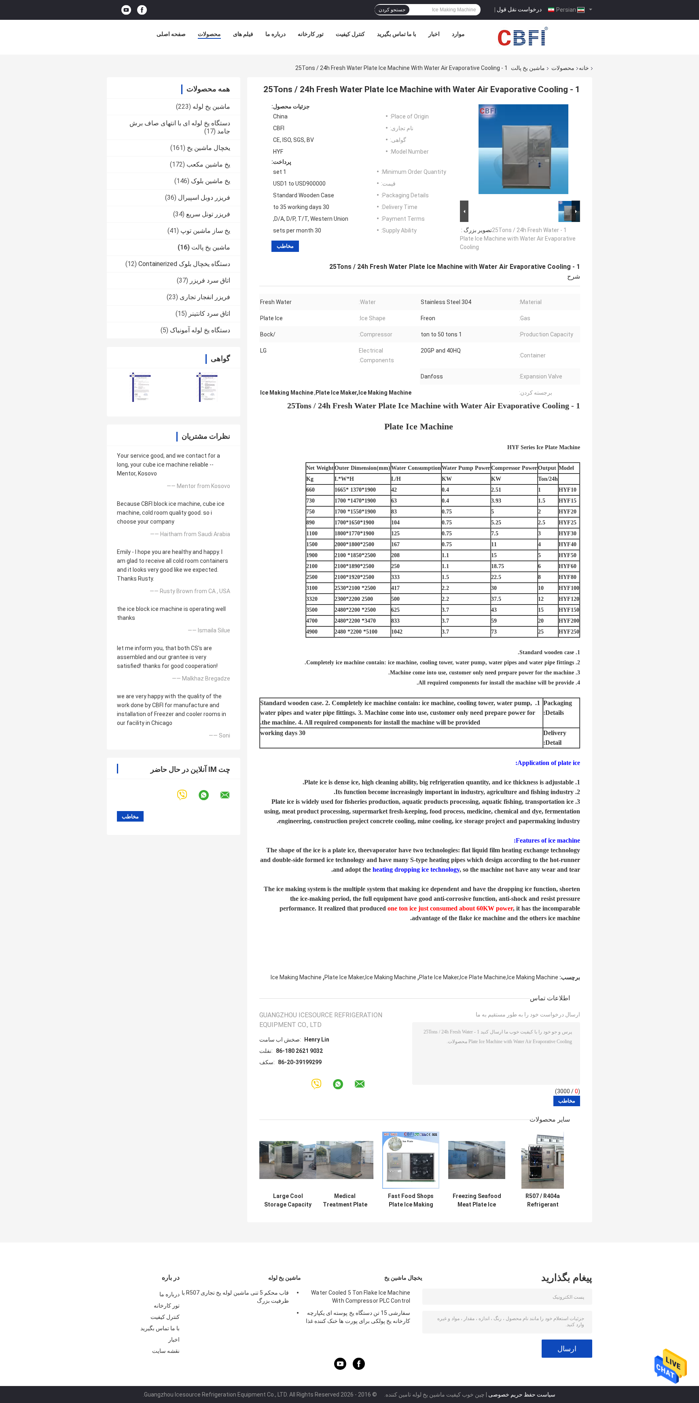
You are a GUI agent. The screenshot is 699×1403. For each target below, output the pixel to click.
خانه (584, 68)
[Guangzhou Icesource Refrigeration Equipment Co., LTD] (522, 36)
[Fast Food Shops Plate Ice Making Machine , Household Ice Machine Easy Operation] (410, 1160)
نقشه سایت (166, 1351)
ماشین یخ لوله (211, 106)
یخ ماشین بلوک (210, 181)
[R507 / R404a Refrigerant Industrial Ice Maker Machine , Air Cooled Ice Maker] (542, 1160)
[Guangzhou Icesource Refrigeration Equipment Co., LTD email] (230, 795)
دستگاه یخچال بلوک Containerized (184, 264)
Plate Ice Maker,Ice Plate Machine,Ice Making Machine (488, 977)
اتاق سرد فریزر (210, 280)
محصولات (209, 34)
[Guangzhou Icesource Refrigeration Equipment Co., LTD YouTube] (126, 10)
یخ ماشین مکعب (208, 164)
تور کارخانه (311, 34)
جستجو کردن (392, 10)
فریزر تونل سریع (208, 214)
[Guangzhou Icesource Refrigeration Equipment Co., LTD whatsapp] (209, 795)
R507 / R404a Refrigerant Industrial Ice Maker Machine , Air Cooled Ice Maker (543, 1200)
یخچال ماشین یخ (208, 148)
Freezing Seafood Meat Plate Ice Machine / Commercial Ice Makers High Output (477, 1200)
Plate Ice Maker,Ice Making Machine (370, 977)
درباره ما (275, 34)
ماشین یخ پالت (528, 68)
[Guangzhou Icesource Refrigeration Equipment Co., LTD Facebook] (142, 10)
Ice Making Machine (296, 977)
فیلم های (243, 34)
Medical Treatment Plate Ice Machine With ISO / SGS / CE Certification (345, 1200)
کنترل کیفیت (350, 34)
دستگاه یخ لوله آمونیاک (200, 330)
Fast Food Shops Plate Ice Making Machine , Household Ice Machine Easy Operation (411, 1200)
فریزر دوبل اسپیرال (204, 197)
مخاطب (285, 246)
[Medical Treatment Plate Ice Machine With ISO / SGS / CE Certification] (344, 1160)
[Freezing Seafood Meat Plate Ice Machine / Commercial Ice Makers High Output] (476, 1160)
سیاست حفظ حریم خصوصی (521, 1394)
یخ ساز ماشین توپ (205, 231)
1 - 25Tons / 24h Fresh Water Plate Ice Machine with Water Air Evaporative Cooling (518, 238)
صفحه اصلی (171, 34)
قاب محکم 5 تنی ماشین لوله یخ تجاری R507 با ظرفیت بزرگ (235, 1296)
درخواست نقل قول (519, 9)
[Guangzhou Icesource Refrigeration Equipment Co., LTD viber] (187, 795)
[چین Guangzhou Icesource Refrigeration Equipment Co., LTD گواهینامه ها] (140, 387)
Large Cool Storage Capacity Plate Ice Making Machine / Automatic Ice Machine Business (288, 1200)
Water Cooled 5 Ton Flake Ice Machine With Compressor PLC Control (360, 1296)
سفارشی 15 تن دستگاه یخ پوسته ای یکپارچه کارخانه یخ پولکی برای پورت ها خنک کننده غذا (358, 1317)
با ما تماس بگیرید (396, 34)
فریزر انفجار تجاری (205, 297)
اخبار (434, 34)
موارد (458, 34)
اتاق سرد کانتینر (209, 313)
